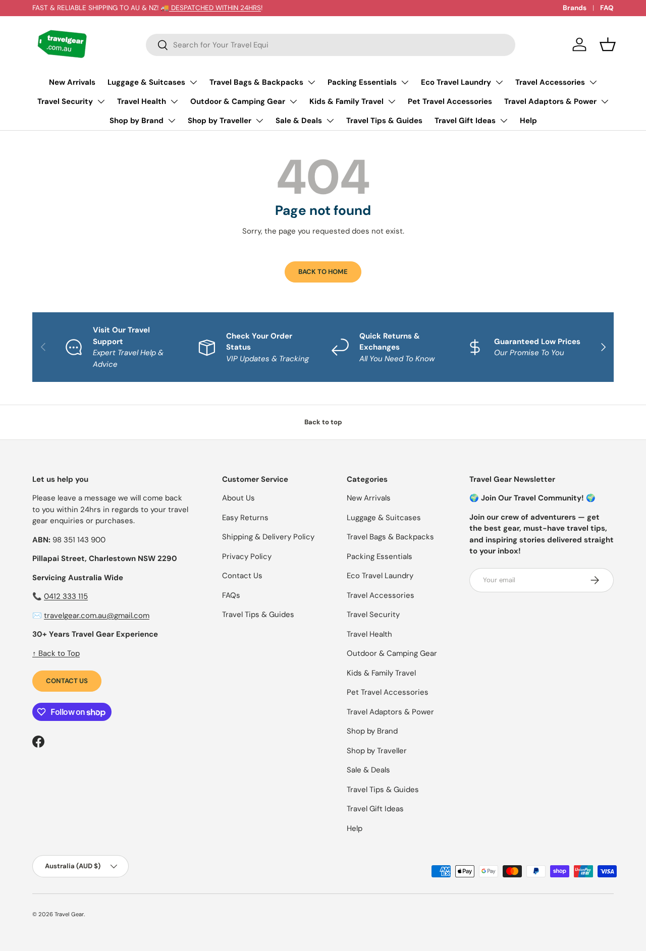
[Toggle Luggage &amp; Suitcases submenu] (193, 82)
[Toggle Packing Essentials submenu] (405, 82)
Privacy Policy (247, 556)
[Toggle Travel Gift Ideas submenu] (504, 121)
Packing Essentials (362, 82)
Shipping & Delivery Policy (268, 537)
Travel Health (141, 101)
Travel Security (65, 101)
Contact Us (67, 681)
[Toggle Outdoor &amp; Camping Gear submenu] (293, 101)
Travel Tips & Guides (384, 121)
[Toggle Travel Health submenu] (174, 101)
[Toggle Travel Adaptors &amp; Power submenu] (605, 101)
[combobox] (330, 45)
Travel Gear (69, 914)
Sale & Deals (299, 121)
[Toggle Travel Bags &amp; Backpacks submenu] (311, 82)
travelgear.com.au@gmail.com (96, 615)
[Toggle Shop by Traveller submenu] (259, 121)
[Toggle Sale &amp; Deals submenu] (330, 121)
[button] (608, 44)
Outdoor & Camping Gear (237, 101)
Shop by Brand (137, 121)
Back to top (323, 422)
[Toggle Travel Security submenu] (101, 101)
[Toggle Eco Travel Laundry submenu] (499, 82)
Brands (574, 8)
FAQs (231, 595)
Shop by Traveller (219, 121)
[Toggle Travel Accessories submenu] (593, 82)
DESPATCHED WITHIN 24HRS (215, 8)
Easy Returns (245, 518)
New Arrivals (72, 82)
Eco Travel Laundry (456, 82)
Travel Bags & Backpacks (256, 82)
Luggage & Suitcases (146, 82)
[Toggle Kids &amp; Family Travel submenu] (392, 101)
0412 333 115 (66, 596)
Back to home (323, 271)
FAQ (607, 8)
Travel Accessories (550, 82)
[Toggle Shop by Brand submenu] (172, 121)
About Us (238, 498)
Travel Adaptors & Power (550, 101)
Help (528, 121)
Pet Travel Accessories (450, 101)
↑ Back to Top (56, 653)
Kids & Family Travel (346, 101)
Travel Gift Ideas (465, 121)
